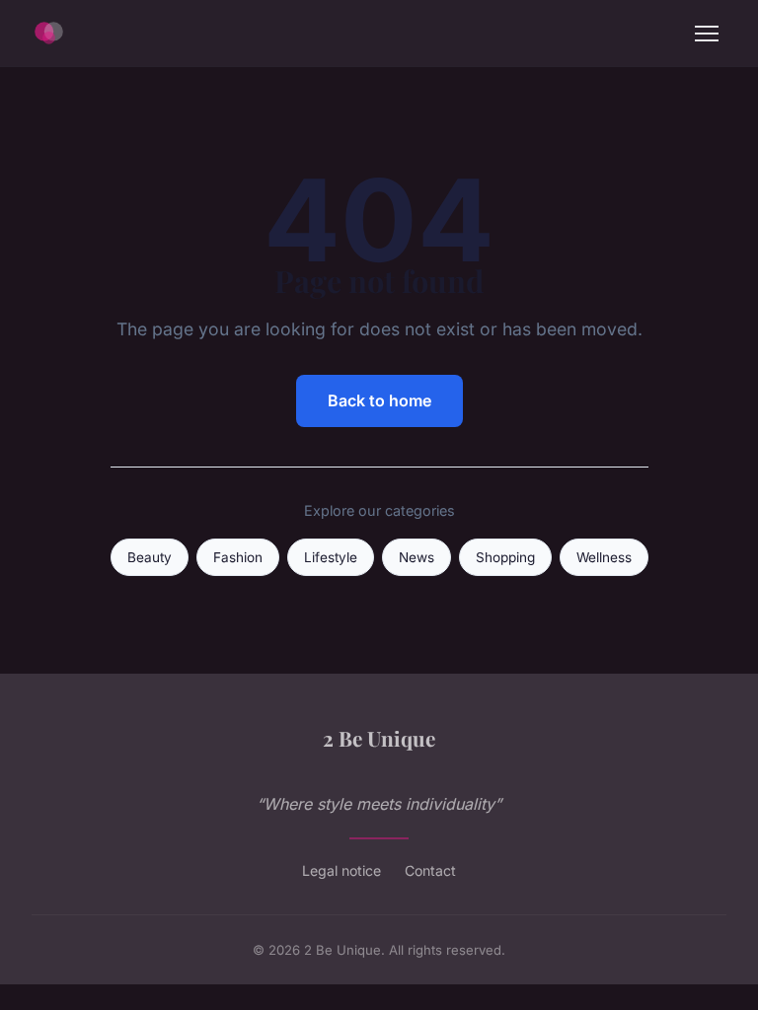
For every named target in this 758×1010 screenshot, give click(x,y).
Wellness (604, 557)
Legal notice (341, 870)
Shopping (505, 557)
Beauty (149, 557)
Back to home (379, 400)
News (416, 557)
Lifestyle (330, 557)
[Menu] (706, 33)
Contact (430, 870)
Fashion (238, 557)
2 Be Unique (379, 738)
